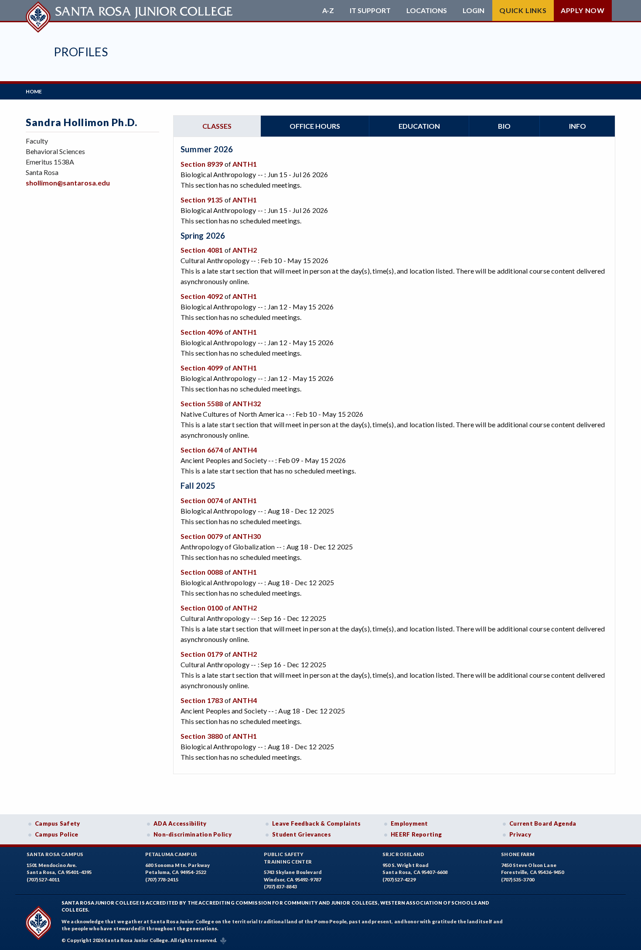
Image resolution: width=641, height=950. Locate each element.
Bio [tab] (504, 126)
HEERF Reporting (416, 834)
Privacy (520, 834)
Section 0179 (202, 654)
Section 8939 (202, 164)
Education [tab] (419, 126)
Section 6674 (202, 450)
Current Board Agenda (542, 823)
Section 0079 (202, 536)
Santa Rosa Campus (55, 854)
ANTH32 (246, 403)
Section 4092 (202, 296)
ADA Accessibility (180, 823)
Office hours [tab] (315, 126)
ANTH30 (246, 536)
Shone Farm (518, 854)
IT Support (370, 10)
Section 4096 (202, 332)
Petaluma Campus (171, 854)
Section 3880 (202, 736)
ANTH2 (244, 250)
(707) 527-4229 (399, 879)
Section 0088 (202, 572)
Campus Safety (57, 823)
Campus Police (56, 834)
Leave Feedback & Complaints (316, 823)
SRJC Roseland (403, 854)
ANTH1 (244, 164)
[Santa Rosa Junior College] (130, 10)
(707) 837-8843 (280, 886)
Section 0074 (202, 500)
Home (34, 91)
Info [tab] (577, 126)
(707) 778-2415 (161, 879)
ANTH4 (244, 450)
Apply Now (583, 10)
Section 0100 (202, 608)
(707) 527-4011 (43, 879)
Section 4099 (202, 368)
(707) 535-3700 (517, 879)
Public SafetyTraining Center (288, 857)
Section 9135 (202, 199)
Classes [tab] (217, 126)
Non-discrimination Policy (192, 834)
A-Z (328, 10)
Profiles (81, 52)
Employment (409, 823)
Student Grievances (301, 834)
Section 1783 (202, 700)
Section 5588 (202, 403)
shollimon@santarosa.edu (68, 182)
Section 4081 (202, 250)
